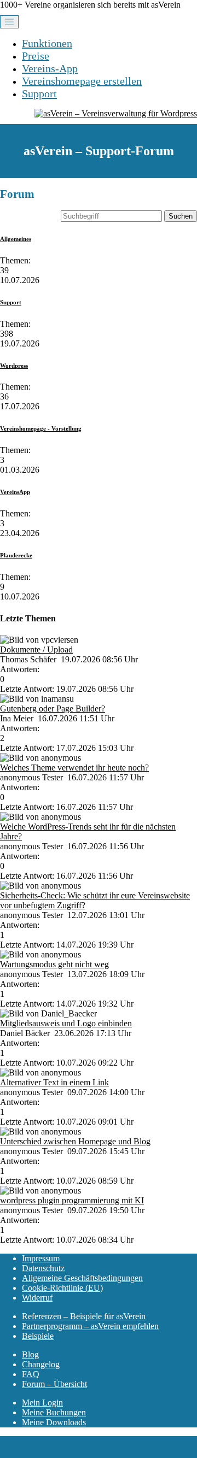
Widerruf (37, 1297)
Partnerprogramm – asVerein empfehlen (90, 1326)
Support (39, 93)
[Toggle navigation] (9, 21)
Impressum (41, 1258)
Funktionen (47, 43)
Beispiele (38, 1336)
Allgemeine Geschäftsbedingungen (82, 1278)
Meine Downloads (54, 1422)
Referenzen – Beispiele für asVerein (84, 1316)
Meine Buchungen (54, 1412)
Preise (35, 56)
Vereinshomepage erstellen (82, 81)
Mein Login (42, 1402)
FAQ (30, 1374)
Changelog (41, 1364)
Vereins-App (50, 68)
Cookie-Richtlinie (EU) (62, 1287)
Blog (30, 1354)
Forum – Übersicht (54, 1384)
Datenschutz (43, 1268)
